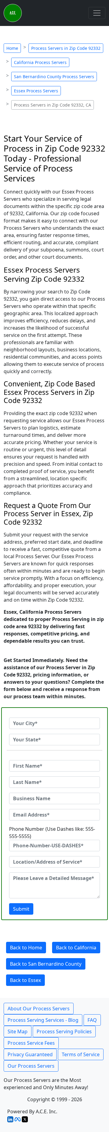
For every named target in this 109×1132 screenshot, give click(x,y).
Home (12, 48)
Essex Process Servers (36, 91)
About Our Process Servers (39, 1008)
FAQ (92, 1020)
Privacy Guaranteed (30, 1054)
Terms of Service (81, 1054)
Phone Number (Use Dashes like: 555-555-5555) (52, 832)
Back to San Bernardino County (45, 964)
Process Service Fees (31, 1043)
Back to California (76, 947)
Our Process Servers (31, 1066)
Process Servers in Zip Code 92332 (66, 48)
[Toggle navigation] (96, 13)
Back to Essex (25, 980)
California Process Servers (40, 62)
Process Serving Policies (64, 1031)
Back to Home (26, 947)
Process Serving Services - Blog (43, 1020)
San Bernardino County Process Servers (54, 76)
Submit (21, 909)
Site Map (18, 1031)
